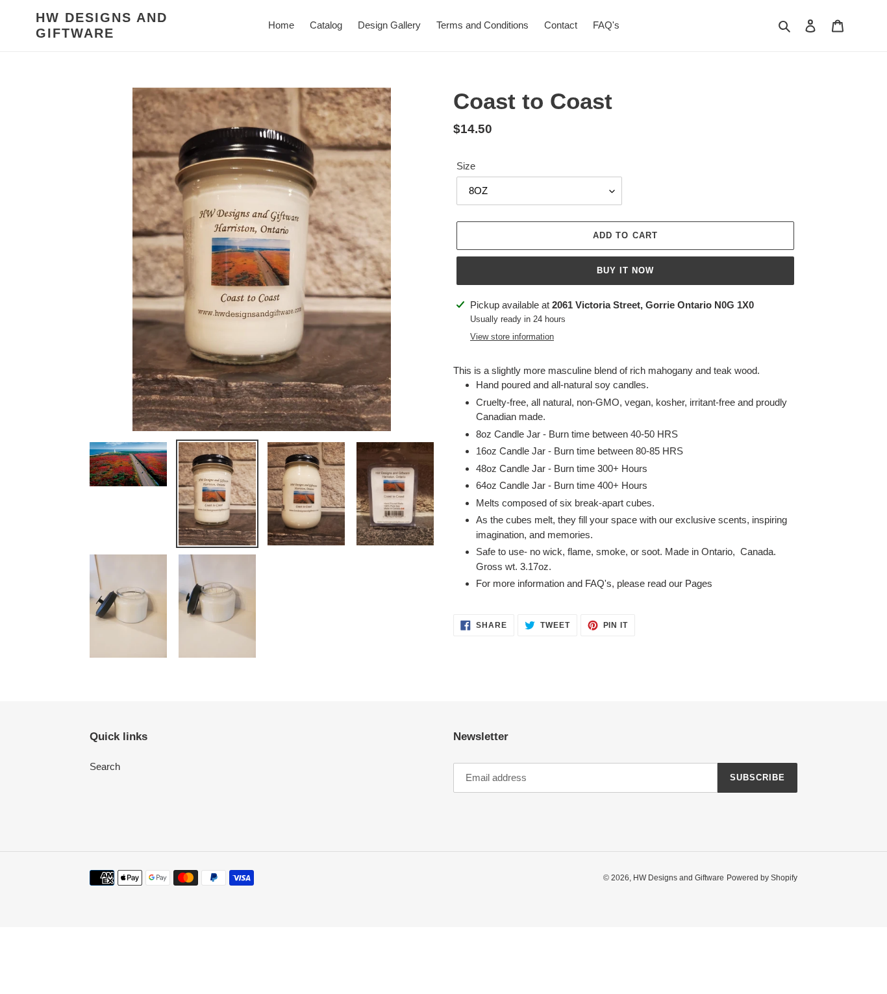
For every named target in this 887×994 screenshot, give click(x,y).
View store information (512, 337)
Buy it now (625, 270)
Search (105, 766)
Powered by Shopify (762, 877)
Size (465, 165)
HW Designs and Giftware (102, 25)
